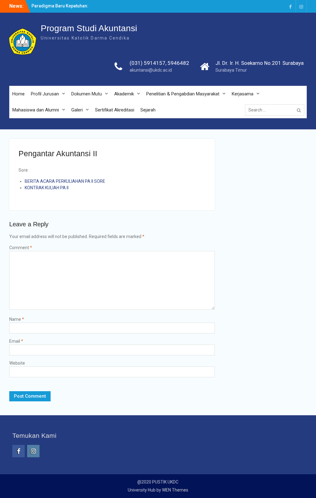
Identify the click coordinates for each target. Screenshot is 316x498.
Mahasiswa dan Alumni (35, 110)
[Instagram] (301, 6)
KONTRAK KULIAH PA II (47, 187)
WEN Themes (175, 490)
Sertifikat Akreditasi (114, 110)
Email (16, 341)
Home (18, 94)
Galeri (77, 110)
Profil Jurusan (45, 94)
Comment (20, 247)
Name (16, 319)
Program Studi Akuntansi (89, 28)
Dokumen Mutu (86, 94)
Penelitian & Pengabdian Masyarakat (182, 94)
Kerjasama (242, 94)
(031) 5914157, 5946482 (159, 63)
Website (17, 363)
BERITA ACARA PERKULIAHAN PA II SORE (65, 181)
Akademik (124, 94)
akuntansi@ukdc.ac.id (151, 70)
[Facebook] (290, 6)
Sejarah (148, 110)
